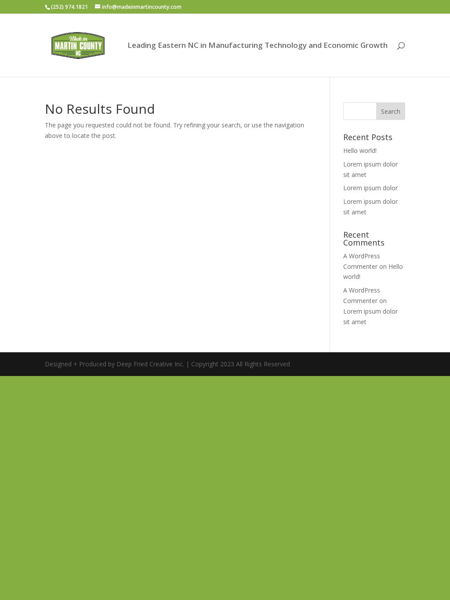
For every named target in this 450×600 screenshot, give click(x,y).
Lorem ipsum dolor (370, 188)
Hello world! (360, 150)
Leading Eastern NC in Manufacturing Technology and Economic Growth (257, 46)
